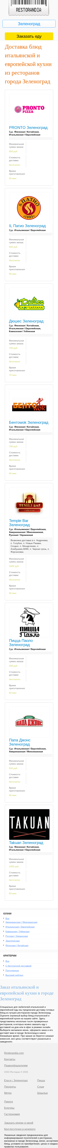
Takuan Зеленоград (26, 842)
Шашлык (42, 1093)
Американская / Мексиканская (21, 922)
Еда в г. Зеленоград (16, 1080)
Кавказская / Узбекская (17, 931)
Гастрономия (12, 1114)
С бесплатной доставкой (18, 966)
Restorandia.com (14, 1053)
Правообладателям (16, 1065)
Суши (40, 1086)
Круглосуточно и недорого (19, 1129)
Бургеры (9, 1108)
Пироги (8, 1101)
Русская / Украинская (16, 936)
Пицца (41, 1080)
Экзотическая (12, 940)
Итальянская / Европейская (20, 927)
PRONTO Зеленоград (28, 127)
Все (7, 918)
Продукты (10, 1086)
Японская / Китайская (16, 945)
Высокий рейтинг (14, 975)
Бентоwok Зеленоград (28, 422)
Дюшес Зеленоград (26, 321)
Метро (8, 1093)
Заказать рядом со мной (18, 1123)
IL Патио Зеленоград (27, 226)
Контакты (9, 1059)
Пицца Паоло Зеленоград (21, 642)
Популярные (12, 970)
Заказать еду (29, 36)
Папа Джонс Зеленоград (19, 742)
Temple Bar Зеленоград (19, 522)
